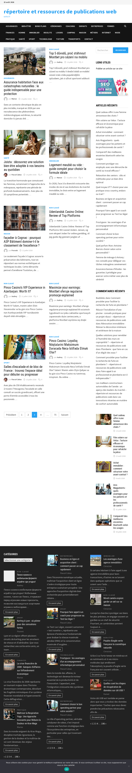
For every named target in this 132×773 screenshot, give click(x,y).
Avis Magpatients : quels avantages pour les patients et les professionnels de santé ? (110, 144)
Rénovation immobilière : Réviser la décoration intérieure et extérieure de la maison (111, 327)
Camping (71, 32)
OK (66, 769)
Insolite (48, 32)
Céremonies (56, 26)
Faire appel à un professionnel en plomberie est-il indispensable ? (111, 375)
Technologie (45, 39)
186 (16, 756)
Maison (82, 32)
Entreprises (97, 26)
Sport (32, 39)
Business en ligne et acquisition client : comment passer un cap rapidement (111, 202)
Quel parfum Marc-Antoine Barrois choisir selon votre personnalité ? (108, 249)
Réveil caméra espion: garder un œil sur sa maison (114, 601)
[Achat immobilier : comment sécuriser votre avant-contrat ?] (103, 463)
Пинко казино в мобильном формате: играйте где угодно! (27, 578)
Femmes (110, 26)
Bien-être (26, 26)
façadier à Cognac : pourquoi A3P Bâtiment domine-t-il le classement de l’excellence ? (22, 241)
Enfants (83, 26)
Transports (74, 39)
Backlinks (100, 297)
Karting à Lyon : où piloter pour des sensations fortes (28, 624)
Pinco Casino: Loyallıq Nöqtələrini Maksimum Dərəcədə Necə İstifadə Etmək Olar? (68, 346)
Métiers (94, 32)
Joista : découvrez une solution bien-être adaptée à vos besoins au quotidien (24, 166)
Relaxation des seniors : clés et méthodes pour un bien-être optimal (111, 179)
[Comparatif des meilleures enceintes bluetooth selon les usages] (103, 516)
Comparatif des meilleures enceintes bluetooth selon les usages (110, 155)
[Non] (128, 766)
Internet (106, 32)
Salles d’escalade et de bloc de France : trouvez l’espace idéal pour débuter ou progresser (23, 370)
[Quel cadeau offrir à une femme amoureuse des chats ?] (103, 415)
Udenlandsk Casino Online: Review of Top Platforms (66, 213)
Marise (14, 99)
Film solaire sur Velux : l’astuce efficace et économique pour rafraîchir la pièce (110, 124)
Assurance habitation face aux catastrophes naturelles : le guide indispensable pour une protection (23, 88)
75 (55, 414)
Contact (88, 39)
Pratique (10, 39)
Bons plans (40, 26)
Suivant (64, 414)
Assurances (12, 26)
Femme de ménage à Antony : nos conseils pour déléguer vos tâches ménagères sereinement (111, 261)
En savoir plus (11, 612)
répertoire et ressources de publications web (60, 11)
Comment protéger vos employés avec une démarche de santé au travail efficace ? (111, 167)
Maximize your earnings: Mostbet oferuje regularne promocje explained (65, 291)
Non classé (54, 49)
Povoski (15, 250)
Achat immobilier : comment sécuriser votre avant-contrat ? (120, 468)
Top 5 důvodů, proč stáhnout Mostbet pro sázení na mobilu (68, 55)
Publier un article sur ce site (109, 68)
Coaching (70, 26)
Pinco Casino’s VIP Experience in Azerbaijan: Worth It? (24, 289)
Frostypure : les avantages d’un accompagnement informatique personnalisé (111, 226)
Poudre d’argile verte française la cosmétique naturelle (115, 644)
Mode (117, 32)
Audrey (60, 62)
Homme (22, 32)
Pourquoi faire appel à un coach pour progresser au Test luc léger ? (112, 214)
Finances (10, 32)
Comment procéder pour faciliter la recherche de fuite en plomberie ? (112, 301)
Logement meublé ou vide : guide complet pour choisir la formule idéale (67, 169)
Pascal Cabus (17, 175)
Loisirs (59, 32)
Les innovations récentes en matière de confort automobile (111, 400)
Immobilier (34, 32)
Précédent (11, 414)
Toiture (60, 39)
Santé (22, 39)
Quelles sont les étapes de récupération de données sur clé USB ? (115, 687)
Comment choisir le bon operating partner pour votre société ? (109, 237)
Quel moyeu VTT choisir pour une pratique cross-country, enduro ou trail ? (112, 191)
